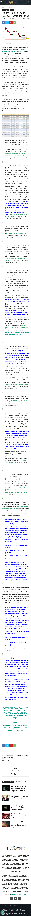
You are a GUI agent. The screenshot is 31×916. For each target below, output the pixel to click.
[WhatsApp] (14, 22)
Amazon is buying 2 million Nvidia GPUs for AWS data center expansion (19, 808)
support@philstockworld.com (18, 894)
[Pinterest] (11, 22)
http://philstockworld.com (15, 770)
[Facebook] (3, 22)
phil (4, 18)
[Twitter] (7, 22)
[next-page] (5, 832)
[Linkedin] (15, 774)
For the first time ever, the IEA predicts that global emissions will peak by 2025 (8, 758)
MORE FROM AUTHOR (20, 782)
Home (3, 7)
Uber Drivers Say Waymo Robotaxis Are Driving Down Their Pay (19, 816)
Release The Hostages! (23, 755)
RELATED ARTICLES (8, 782)
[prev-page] (3, 832)
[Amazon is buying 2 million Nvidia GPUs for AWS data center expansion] (6, 808)
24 (28, 18)
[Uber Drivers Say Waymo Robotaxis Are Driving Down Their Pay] (6, 816)
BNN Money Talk (10, 7)
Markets (11, 10)
